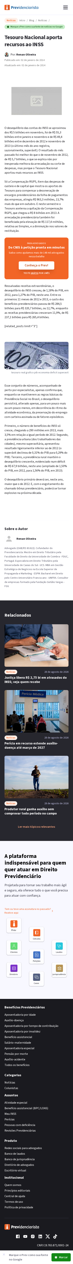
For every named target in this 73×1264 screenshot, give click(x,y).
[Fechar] (4, 1254)
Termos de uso (13, 1201)
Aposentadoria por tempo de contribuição (31, 1026)
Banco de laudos (14, 1153)
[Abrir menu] (66, 7)
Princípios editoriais (17, 1190)
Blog (31, 20)
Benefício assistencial (18, 1037)
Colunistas (11, 1088)
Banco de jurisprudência (19, 1159)
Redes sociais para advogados (23, 1148)
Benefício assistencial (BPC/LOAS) (26, 1108)
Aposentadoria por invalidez (22, 1031)
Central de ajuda (14, 1196)
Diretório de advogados (19, 1165)
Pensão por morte (16, 1054)
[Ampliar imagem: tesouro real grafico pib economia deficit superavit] (36, 101)
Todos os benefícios (17, 1065)
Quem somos (12, 1185)
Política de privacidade (18, 1207)
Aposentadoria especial (19, 1048)
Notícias (42, 20)
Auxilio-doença (14, 1020)
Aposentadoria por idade (20, 1014)
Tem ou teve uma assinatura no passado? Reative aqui (27, 911)
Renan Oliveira (26, 55)
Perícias (9, 1119)
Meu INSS (10, 1114)
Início (22, 20)
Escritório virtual (15, 1170)
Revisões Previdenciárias (20, 1130)
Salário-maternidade (17, 1042)
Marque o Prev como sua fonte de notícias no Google (36, 26)
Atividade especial (15, 1102)
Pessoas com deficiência (19, 1125)
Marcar (63, 1257)
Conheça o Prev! (36, 265)
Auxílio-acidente (14, 1059)
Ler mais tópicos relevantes (36, 827)
